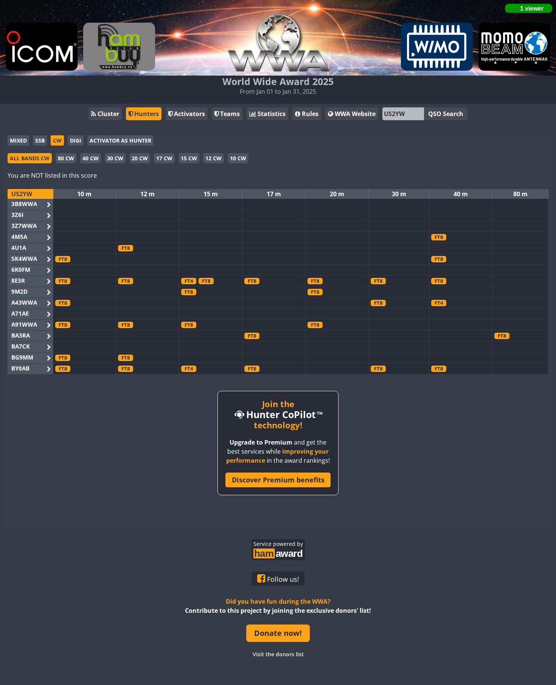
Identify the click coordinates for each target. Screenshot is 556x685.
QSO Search (445, 114)
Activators (188, 114)
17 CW (164, 158)
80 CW (66, 158)
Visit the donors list (278, 654)
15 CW (189, 158)
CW (57, 140)
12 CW (213, 158)
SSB (40, 140)
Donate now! (278, 633)
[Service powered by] (278, 552)
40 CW (90, 158)
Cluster (107, 114)
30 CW (115, 158)
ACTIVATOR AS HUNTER (120, 140)
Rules (309, 114)
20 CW (140, 158)
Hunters (146, 114)
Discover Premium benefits (278, 479)
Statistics (271, 114)
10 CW (238, 158)
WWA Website (354, 114)
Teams (229, 114)
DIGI (75, 140)
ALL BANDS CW (30, 158)
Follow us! (282, 579)
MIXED (18, 140)
